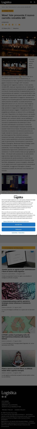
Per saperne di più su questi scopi (21, 221)
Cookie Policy (15, 232)
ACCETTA (18, 224)
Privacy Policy (21, 232)
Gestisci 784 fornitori (8, 221)
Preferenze (19, 229)
